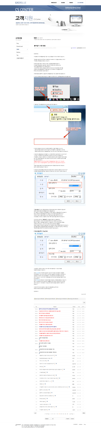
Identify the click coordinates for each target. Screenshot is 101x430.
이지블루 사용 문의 (43, 409)
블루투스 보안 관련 (43, 389)
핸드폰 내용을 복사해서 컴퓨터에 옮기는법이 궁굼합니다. (51, 369)
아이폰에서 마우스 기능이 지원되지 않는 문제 (49, 378)
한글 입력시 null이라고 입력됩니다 (46, 395)
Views (83, 306)
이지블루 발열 (42, 372)
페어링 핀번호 (42, 398)
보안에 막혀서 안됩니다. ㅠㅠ (45, 381)
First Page (47, 413)
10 (61, 413)
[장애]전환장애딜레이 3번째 (45, 358)
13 (67, 413)
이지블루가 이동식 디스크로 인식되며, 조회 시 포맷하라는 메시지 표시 (53, 387)
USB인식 (41, 384)
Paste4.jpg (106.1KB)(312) (73, 298)
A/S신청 (41, 366)
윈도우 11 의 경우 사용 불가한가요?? (47, 363)
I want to (83, 294)
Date (79, 306)
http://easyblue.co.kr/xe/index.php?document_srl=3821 (45, 47)
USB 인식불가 (42, 401)
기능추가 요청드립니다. (44, 404)
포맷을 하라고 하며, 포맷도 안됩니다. (47, 406)
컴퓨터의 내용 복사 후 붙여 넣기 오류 (47, 375)
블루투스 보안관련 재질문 (45, 392)
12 (65, 413)
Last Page (71, 413)
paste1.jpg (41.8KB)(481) (39, 298)
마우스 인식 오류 (43, 360)
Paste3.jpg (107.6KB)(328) (62, 298)
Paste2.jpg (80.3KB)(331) (50, 298)
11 (63, 413)
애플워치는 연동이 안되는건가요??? (47, 355)
